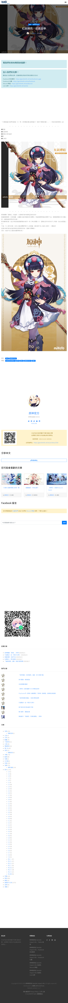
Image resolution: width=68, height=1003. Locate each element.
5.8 (9, 855)
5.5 (9, 848)
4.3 (9, 825)
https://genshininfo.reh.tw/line (19, 86)
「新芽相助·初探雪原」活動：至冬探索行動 (31, 675)
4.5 (9, 829)
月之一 (10, 859)
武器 (6, 763)
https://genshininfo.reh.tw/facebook (24, 81)
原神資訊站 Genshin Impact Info (35, 983)
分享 (6, 737)
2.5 (9, 791)
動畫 (6, 740)
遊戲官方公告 (8, 882)
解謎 (6, 880)
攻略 (6, 754)
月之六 (10, 872)
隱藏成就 (10, 752)
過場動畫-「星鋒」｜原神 (12, 653)
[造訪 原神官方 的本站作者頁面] (28, 33)
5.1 (9, 840)
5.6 (9, 850)
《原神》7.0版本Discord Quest (55, 489)
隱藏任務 (10, 733)
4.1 (9, 821)
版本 (6, 769)
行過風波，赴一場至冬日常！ (13, 655)
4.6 (9, 831)
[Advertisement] (34, 105)
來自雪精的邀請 (23, 684)
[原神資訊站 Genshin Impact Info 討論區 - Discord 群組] (52, 940)
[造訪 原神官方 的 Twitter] (34, 421)
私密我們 (15, 511)
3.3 (9, 806)
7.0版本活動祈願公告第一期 (11, 488)
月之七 (10, 861)
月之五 (10, 867)
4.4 (9, 827)
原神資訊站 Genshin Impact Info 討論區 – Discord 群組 (36, 965)
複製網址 (34, 460)
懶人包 (6, 748)
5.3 (9, 844)
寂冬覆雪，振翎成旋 (24, 679)
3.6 (9, 812)
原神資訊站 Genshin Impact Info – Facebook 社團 (37, 957)
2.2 (9, 784)
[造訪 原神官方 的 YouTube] (36, 421)
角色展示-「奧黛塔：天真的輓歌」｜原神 (30, 716)
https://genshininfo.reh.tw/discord (22, 84)
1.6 (9, 776)
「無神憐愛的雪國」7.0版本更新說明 (29, 698)
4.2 (9, 823)
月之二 (10, 865)
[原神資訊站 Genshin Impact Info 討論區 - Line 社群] (17, 624)
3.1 (9, 801)
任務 (6, 731)
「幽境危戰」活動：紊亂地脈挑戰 (14, 661)
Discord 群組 (30, 511)
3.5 (9, 810)
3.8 (9, 816)
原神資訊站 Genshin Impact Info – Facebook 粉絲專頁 (37, 949)
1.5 (9, 774)
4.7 (9, 833)
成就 (6, 750)
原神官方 (34, 33)
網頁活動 (10, 767)
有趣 (6, 759)
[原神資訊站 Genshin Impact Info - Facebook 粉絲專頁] (47, 940)
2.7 (9, 795)
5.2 (9, 842)
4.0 (9, 818)
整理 (6, 757)
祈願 (6, 876)
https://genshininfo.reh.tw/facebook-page (28, 79)
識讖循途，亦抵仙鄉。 (32, 488)
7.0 (9, 857)
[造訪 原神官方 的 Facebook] (31, 421)
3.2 (9, 804)
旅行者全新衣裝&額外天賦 (26, 707)
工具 (6, 744)
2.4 (9, 789)
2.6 (9, 793)
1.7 (9, 778)
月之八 (10, 870)
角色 (6, 878)
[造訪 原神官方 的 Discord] (39, 421)
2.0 (9, 780)
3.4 (9, 808)
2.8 (9, 797)
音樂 (6, 885)
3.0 (9, 799)
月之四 (10, 874)
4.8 (9, 835)
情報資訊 (7, 746)
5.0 (9, 838)
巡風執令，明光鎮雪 (10, 659)
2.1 (9, 782)
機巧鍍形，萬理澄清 (24, 712)
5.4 (9, 846)
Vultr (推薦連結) (38, 994)
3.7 (9, 814)
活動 (6, 765)
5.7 (9, 853)
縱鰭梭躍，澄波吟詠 (10, 657)
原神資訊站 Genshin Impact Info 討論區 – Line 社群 (36, 972)
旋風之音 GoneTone (38, 986)
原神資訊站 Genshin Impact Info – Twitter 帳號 (37, 942)
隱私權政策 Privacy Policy (30, 992)
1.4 (9, 772)
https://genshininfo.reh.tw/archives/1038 (46, 443)
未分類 (6, 761)
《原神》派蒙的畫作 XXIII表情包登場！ (29, 689)
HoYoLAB (34, 423)
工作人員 (42, 992)
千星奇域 (7, 742)
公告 (6, 735)
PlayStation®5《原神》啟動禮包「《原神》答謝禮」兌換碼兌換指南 (37, 693)
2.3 (9, 786)
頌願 (6, 887)
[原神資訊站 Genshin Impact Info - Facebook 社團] (49, 940)
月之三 (10, 863)
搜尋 (64, 523)
